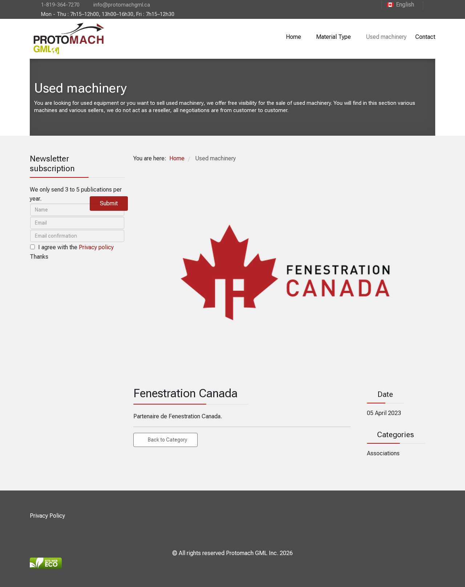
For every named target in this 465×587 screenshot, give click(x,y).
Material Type (333, 36)
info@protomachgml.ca (121, 5)
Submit (109, 203)
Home (293, 36)
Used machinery (386, 36)
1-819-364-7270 (60, 5)
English (405, 4)
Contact (425, 36)
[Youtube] (429, 4)
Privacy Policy (47, 515)
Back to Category (167, 440)
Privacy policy (96, 247)
